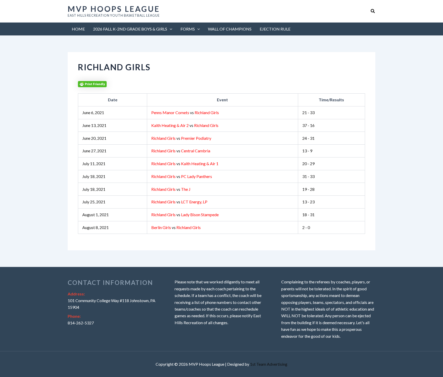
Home (78, 28)
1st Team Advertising (268, 364)
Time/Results (331, 99)
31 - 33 (308, 176)
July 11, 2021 (93, 163)
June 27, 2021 (94, 150)
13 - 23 (308, 201)
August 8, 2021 (95, 227)
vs (185, 112)
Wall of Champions (229, 28)
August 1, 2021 (95, 214)
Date (112, 99)
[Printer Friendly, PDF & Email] (92, 83)
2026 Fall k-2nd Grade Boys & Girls (130, 28)
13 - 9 (307, 150)
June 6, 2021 (93, 112)
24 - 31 (308, 138)
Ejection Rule (275, 28)
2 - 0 (306, 227)
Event (222, 99)
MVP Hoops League (114, 8)
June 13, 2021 (94, 125)
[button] (373, 11)
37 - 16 (308, 125)
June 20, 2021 (94, 138)
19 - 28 (308, 189)
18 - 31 (308, 214)
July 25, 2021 (93, 201)
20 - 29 (308, 163)
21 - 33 (308, 112)
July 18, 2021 (93, 176)
